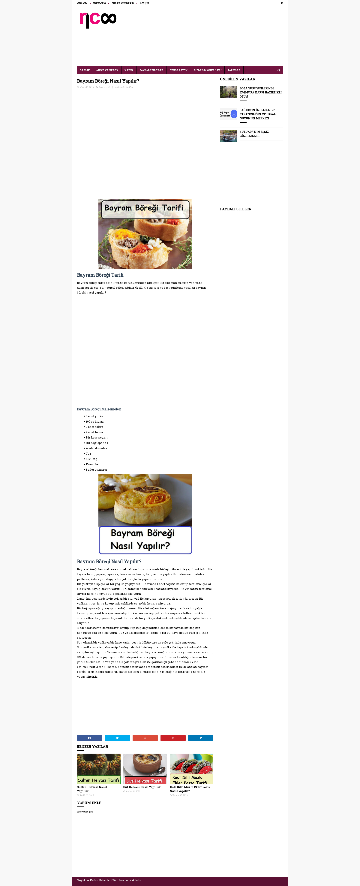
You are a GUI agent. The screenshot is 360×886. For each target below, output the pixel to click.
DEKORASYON (179, 70)
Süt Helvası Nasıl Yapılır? (141, 787)
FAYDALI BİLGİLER (152, 70)
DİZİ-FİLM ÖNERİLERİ (208, 70)
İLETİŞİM (144, 3)
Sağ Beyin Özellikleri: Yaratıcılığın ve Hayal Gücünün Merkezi (258, 114)
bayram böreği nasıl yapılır (112, 87)
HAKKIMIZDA (99, 3)
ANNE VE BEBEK (107, 70)
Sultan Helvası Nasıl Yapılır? (92, 789)
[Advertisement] (215, 36)
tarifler (129, 87)
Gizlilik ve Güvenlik (123, 3)
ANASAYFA (82, 3)
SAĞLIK (85, 70)
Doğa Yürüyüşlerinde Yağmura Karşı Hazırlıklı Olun (261, 92)
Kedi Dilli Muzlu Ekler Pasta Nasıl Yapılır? (190, 789)
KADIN (129, 70)
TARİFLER (234, 70)
